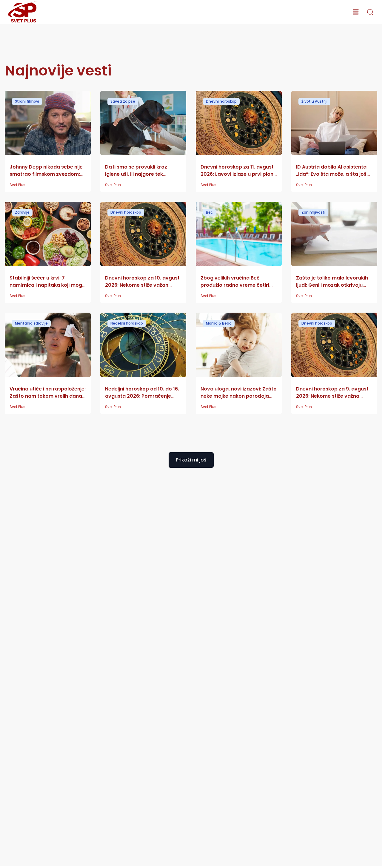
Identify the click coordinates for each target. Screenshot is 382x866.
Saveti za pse (122, 101)
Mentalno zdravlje (31, 323)
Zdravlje (22, 212)
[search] (370, 12)
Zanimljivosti (313, 212)
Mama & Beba (219, 323)
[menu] (356, 12)
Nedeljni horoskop (126, 323)
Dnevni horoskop (221, 101)
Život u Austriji (314, 101)
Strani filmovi (27, 101)
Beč (209, 212)
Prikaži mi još (191, 459)
